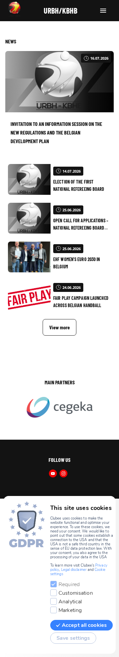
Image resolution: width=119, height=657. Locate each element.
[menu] (103, 11)
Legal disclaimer (74, 569)
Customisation (76, 593)
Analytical (70, 601)
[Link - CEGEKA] (59, 408)
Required (69, 584)
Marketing (70, 610)
